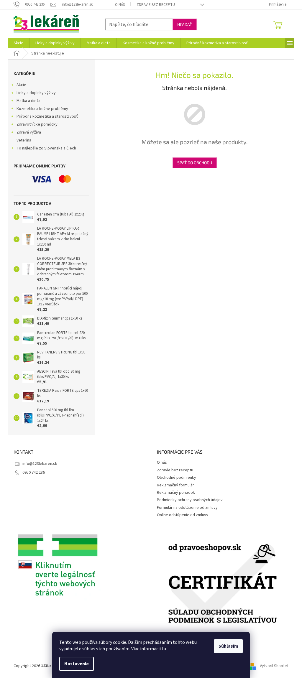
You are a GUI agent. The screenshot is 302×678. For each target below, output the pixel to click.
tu (164, 649)
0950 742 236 (33, 472)
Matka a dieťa (28, 101)
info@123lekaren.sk (39, 464)
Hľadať (184, 24)
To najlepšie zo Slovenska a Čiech (46, 148)
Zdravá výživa (29, 132)
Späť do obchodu (194, 162)
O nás (120, 4)
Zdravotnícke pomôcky (37, 124)
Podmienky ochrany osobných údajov (190, 500)
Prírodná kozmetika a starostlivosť (47, 116)
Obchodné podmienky (176, 477)
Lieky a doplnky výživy (36, 93)
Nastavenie (76, 664)
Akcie (21, 85)
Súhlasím (228, 646)
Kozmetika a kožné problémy (42, 109)
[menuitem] (18, 43)
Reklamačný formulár (175, 485)
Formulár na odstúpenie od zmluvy (187, 508)
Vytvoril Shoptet (274, 666)
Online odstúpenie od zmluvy (182, 515)
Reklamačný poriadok (176, 493)
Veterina (24, 140)
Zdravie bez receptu (156, 4)
